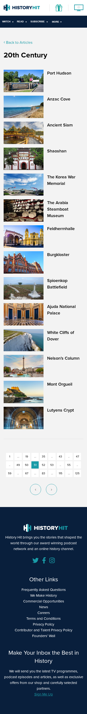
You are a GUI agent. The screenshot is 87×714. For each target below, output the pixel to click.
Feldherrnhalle (61, 228)
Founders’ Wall (43, 635)
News (43, 606)
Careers (43, 612)
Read (20, 21)
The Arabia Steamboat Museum (57, 209)
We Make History (43, 595)
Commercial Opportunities (43, 601)
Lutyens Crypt (60, 410)
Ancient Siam (60, 125)
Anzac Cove (58, 99)
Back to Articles (18, 42)
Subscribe (37, 21)
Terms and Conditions (43, 618)
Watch (6, 21)
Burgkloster (58, 254)
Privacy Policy (43, 624)
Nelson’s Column (63, 358)
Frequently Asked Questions (44, 589)
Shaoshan (56, 151)
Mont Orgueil (59, 384)
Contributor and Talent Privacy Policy (43, 630)
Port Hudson (59, 73)
